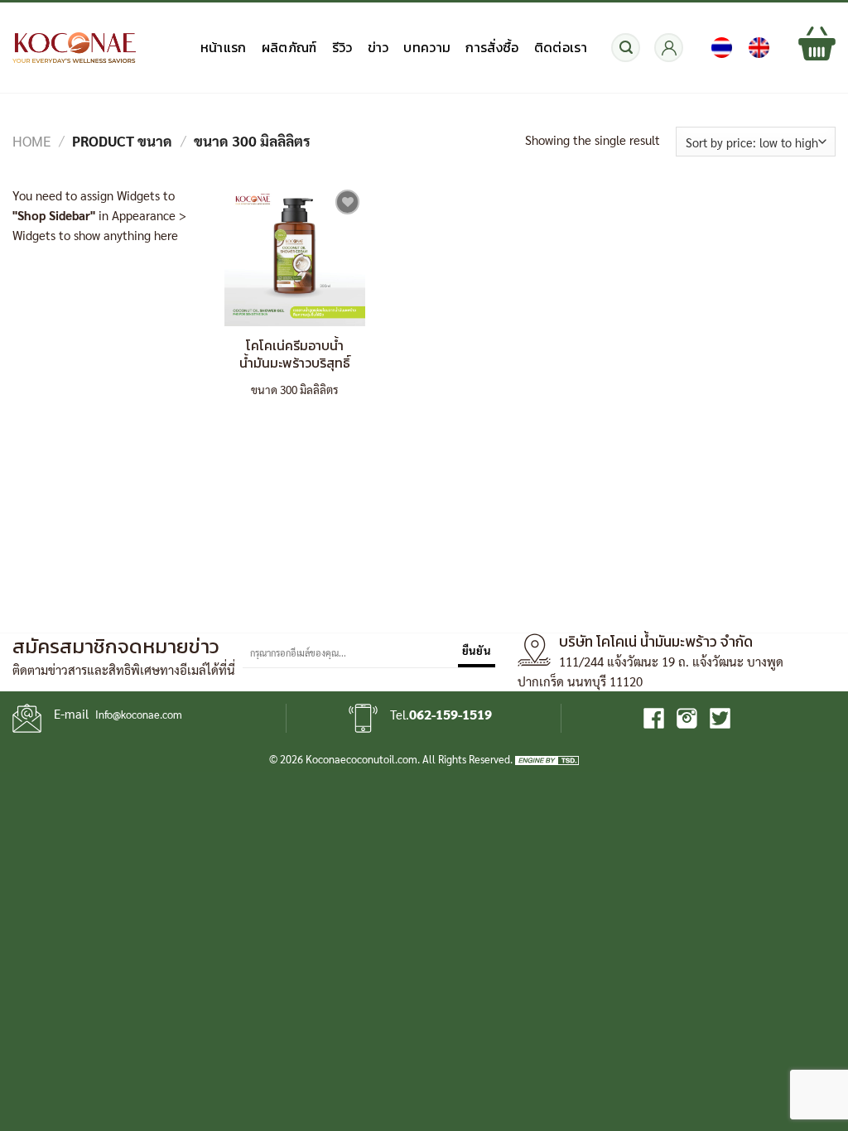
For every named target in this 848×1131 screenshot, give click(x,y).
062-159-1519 (450, 714)
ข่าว (378, 47)
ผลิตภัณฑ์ (289, 47)
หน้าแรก (223, 47)
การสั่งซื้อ (491, 47)
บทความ (426, 47)
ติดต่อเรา (560, 47)
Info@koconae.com (138, 714)
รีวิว (342, 47)
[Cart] (817, 48)
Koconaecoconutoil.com (361, 759)
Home (31, 141)
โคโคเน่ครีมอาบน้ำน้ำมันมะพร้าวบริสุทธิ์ (294, 354)
